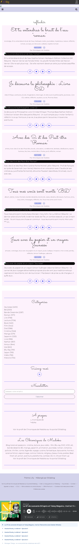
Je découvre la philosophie (53, 95)
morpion (56, 251)
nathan (26, 97)
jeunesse (67, 95)
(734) (9, 358)
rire (41, 200)
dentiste (57, 149)
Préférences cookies (39, 489)
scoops (28, 44)
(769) (9, 352)
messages (29, 200)
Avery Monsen (20, 197)
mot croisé (64, 251)
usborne (49, 253)
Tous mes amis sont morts (52, 200)
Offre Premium (48, 486)
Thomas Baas (53, 97)
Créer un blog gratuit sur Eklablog (50, 484)
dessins (53, 197)
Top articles (65, 484)
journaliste (50, 41)
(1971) (9, 315)
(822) (8, 347)
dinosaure (59, 197)
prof (47, 151)
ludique (50, 251)
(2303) (8, 310)
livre (29, 151)
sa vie (45, 97)
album (7, 197)
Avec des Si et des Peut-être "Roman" (39, 140)
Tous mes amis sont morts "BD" (39, 191)
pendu (71, 251)
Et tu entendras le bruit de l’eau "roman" (39, 32)
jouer (45, 251)
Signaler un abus (9, 486)
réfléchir (71, 41)
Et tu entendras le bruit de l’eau (23, 41)
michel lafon (35, 151)
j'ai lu (72, 197)
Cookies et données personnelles (64, 486)
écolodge (7, 41)
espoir (71, 149)
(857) (9, 342)
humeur (21, 151)
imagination (31, 95)
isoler (44, 41)
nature (65, 41)
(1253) (10, 336)
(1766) (8, 318)
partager (42, 517)
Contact (73, 484)
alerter (12, 197)
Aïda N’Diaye (9, 95)
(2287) (13, 312)
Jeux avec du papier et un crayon (30, 251)
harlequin (38, 41)
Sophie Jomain (53, 44)
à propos (53, 517)
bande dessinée (32, 197)
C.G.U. (18, 486)
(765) (8, 355)
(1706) (10, 320)
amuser (7, 251)
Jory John (20, 200)
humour (67, 197)
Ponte (43, 151)
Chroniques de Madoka (36, 459)
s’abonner (30, 517)
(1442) (8, 326)
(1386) (8, 328)
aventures (17, 95)
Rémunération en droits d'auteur (31, 486)
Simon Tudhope (39, 253)
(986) (8, 339)
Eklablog (51, 478)
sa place (39, 97)
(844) (9, 344)
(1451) (8, 323)
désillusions (64, 149)
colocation (39, 149)
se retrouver (36, 44)
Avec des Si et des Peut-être (20, 149)
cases (48, 197)
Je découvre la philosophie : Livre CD (39, 86)
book (24, 95)
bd (39, 197)
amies (7, 149)
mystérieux (59, 41)
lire (26, 151)
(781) (9, 350)
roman (22, 44)
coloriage (14, 251)
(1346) (10, 331)
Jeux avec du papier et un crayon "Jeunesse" (39, 242)
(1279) (9, 334)
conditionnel (48, 149)
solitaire (44, 44)
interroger (39, 95)
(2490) (11, 307)
